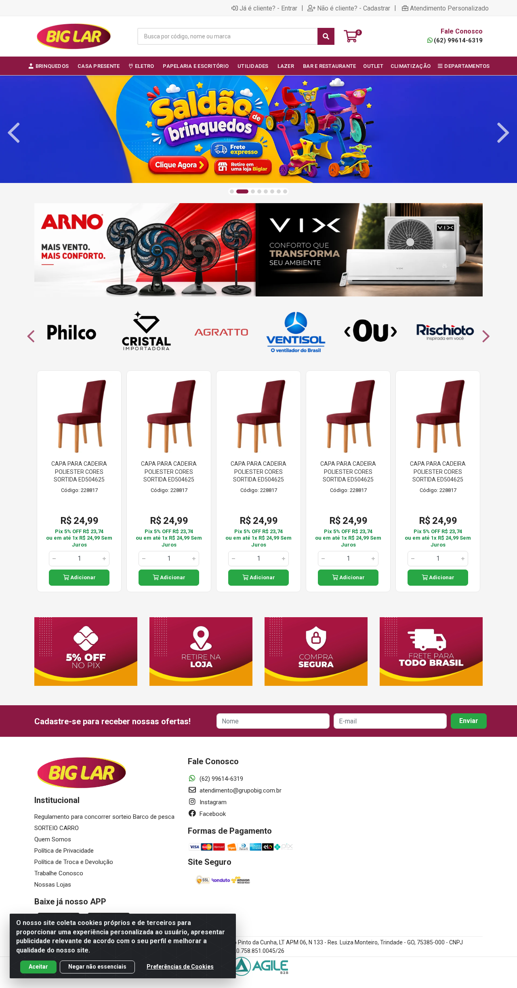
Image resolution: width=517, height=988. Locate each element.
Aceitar (38, 966)
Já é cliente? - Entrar (268, 8)
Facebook (212, 814)
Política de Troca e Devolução (73, 862)
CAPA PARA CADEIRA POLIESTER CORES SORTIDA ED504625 (79, 471)
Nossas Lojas (52, 884)
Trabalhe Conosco (58, 873)
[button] (232, 191)
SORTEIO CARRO (56, 828)
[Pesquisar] (325, 36)
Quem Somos (52, 839)
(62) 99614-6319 (458, 40)
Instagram (212, 802)
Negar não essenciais (97, 966)
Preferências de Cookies (180, 966)
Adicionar (82, 577)
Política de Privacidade (64, 850)
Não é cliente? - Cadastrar (353, 8)
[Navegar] (13, 133)
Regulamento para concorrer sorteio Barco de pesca (104, 816)
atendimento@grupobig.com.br (240, 790)
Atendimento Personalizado (449, 8)
